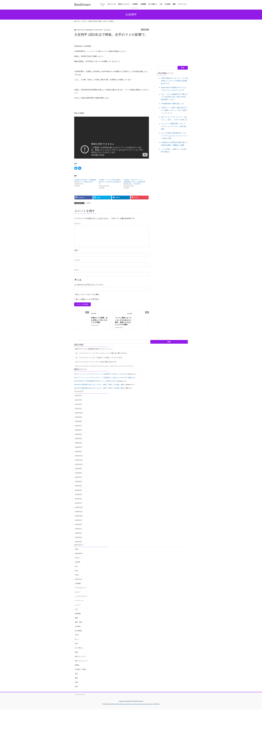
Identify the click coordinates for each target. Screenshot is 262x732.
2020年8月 (78, 421)
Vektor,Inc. (150, 704)
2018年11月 (78, 511)
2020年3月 (78, 443)
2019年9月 (78, 468)
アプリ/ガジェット (81, 588)
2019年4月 (78, 490)
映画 (76, 652)
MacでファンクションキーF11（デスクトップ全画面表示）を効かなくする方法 (99, 374)
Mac (76, 566)
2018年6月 (78, 533)
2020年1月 (78, 451)
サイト (76, 270)
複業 (76, 678)
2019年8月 (78, 473)
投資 (76, 643)
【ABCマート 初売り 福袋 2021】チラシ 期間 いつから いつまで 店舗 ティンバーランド (174, 110)
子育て (77, 635)
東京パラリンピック (81, 661)
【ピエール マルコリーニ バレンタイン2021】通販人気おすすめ (95, 362)
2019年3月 (78, 494)
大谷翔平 (145, 29)
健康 (76, 618)
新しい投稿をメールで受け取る (87, 299)
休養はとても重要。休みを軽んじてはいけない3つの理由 (99, 320)
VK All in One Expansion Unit (137, 704)
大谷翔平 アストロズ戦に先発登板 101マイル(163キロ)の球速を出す (110, 182)
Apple (77, 549)
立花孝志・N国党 (80, 669)
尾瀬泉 (130, 377)
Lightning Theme (123, 704)
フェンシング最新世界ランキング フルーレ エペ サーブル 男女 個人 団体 (174, 126)
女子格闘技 (78, 630)
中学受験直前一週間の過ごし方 (172, 103)
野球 (76, 686)
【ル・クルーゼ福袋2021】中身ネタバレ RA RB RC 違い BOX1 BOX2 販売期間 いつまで (174, 97)
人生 (76, 609)
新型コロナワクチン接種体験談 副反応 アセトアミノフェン (94, 349)
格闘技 (77, 665)
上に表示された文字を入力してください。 (89, 285)
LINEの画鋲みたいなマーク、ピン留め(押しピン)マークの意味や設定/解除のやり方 (174, 80)
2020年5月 (78, 434)
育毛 (76, 673)
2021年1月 (78, 408)
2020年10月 (79, 413)
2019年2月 (78, 499)
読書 (76, 682)
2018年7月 (78, 529)
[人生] (81, 316)
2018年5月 (78, 537)
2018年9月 (78, 520)
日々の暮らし (79, 648)
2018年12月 (79, 507)
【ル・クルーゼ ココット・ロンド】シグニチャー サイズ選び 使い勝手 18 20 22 (101, 353)
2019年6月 (78, 481)
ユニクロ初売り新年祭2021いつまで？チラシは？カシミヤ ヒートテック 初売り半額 (174, 135)
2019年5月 (78, 486)
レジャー (78, 605)
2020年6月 (78, 430)
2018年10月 (79, 516)
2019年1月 (78, 503)
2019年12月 (79, 456)
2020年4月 (78, 438)
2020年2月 (78, 447)
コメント (77, 223)
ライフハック (79, 600)
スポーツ (78, 592)
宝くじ (77, 639)
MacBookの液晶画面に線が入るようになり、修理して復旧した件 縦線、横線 (99, 384)
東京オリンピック (80, 656)
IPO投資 (77, 562)
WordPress (78, 579)
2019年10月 (79, 464)
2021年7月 (78, 395)
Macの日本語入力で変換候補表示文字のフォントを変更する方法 (95, 381)
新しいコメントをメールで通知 (87, 294)
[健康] (141, 316)
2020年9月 (78, 417)
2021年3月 (78, 400)
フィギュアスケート (81, 596)
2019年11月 (78, 460)
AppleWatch (79, 553)
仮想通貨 (78, 613)
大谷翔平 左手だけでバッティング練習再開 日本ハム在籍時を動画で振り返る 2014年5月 (134, 182)
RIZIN (77, 575)
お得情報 (78, 583)
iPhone (77, 558)
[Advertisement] (172, 47)
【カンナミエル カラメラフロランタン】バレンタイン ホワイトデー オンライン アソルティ (104, 366)
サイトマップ (80, 694)
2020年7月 (78, 426)
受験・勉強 (78, 622)
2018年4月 (78, 542)
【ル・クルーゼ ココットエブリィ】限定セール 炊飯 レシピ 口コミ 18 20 (98, 357)
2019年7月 (78, 477)
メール (77, 260)
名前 (76, 250)
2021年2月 (78, 404)
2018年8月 (78, 524)
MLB (76, 570)
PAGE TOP (254, 708)
